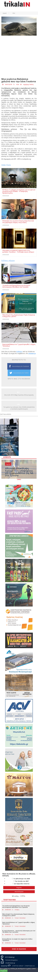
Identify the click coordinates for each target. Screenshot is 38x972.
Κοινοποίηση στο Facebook (20, 366)
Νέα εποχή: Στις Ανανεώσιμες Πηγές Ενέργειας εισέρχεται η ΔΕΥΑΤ (18, 914)
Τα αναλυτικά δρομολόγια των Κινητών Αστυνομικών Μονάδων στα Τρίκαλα (16, 906)
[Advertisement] (19, 56)
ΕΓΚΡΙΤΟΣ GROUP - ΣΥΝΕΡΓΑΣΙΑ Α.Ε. (23, 966)
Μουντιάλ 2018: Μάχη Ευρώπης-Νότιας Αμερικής (19, 395)
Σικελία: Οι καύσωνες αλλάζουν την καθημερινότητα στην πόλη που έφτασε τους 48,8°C (9, 429)
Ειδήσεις (19, 351)
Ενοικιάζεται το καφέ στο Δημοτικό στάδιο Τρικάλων (17, 939)
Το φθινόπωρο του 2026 (21, 879)
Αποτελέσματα (19, 891)
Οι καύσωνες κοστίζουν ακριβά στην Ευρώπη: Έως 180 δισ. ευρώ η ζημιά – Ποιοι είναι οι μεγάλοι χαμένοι (9, 447)
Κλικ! (17, 84)
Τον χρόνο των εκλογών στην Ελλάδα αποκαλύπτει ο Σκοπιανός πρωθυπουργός (19, 408)
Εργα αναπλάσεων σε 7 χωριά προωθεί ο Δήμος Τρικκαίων (18, 923)
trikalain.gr (32, 353)
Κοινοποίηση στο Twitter (21, 373)
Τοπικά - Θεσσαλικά (20, 918)
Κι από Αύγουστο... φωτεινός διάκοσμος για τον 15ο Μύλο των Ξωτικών (18, 931)
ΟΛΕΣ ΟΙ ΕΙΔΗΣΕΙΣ (19, 949)
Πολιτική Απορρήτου (11, 960)
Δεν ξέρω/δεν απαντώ (21, 884)
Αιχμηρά (8, 464)
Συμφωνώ (4, 971)
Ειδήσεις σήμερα (8, 260)
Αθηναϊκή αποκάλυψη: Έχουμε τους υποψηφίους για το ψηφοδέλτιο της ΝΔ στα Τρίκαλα (19, 472)
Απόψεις (17, 909)
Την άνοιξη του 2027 (22, 881)
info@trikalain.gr (10, 963)
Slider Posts (6, 165)
